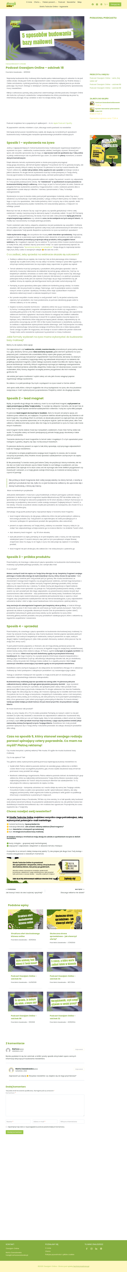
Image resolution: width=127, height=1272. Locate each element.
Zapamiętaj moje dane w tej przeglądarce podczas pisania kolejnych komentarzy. (36, 1127)
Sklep (79, 2)
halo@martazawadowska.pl (17, 1255)
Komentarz (11, 1093)
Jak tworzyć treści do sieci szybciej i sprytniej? (24, 891)
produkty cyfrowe (19, 64)
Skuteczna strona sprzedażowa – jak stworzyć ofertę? (63, 936)
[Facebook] (93, 4)
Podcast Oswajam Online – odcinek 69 (105, 84)
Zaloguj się (115, 4)
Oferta (47, 1251)
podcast (9, 64)
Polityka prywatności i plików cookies (59, 1254)
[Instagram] (97, 4)
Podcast (61, 2)
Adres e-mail (39, 1122)
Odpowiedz (79, 1049)
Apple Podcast (59, 123)
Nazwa (10, 1122)
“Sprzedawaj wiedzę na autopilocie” (38, 247)
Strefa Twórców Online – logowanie (54, 6)
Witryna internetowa (69, 1122)
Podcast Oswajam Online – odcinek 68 (105, 88)
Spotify (69, 123)
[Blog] (101, 1249)
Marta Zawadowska (15, 72)
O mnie (29, 2)
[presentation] (25, 919)
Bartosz (15, 1049)
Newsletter (71, 2)
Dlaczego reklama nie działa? (72, 891)
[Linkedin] (101, 4)
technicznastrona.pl (81, 1266)
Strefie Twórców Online (21, 817)
